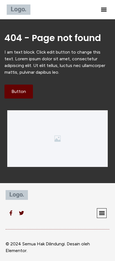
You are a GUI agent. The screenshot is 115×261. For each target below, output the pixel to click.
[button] (103, 9)
